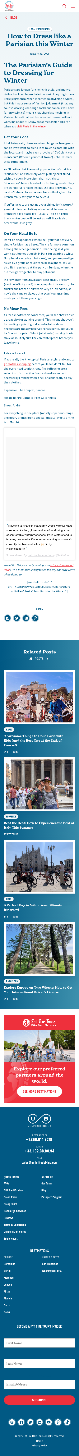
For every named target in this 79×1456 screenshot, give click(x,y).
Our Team (46, 1183)
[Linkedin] (39, 1422)
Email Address (39, 1376)
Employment (11, 1239)
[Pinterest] (58, 1422)
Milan (7, 1291)
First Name (39, 1334)
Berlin (7, 1271)
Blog (44, 1190)
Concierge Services (15, 1211)
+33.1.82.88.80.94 (39, 1151)
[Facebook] (21, 1422)
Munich (8, 1298)
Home (39, 1441)
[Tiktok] (67, 1422)
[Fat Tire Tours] (9, 6)
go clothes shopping (17, 364)
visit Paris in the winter (32, 126)
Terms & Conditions (15, 1225)
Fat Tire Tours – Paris (41, 555)
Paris (7, 1305)
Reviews (8, 1218)
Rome (7, 1312)
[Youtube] (49, 1422)
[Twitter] (30, 1422)
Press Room (10, 1197)
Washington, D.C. (52, 1271)
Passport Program (51, 1197)
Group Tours (10, 1204)
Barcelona (9, 1264)
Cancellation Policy (15, 1232)
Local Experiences (40, 29)
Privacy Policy (40, 1445)
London (8, 1285)
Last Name (39, 1355)
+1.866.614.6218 (39, 1139)
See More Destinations (39, 1091)
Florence (9, 1278)
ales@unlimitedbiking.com (40, 1162)
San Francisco (50, 1264)
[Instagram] (12, 1422)
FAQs (6, 1183)
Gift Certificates (13, 1190)
